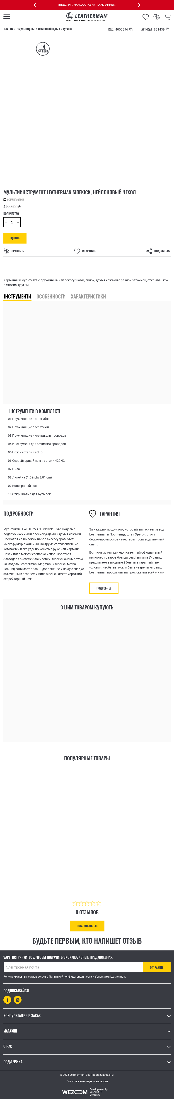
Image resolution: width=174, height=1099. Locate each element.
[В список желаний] (67, 726)
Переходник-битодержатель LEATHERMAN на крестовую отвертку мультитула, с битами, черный (128, 702)
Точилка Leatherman (31, 700)
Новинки (15, 693)
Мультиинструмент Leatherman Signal (42, 854)
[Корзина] (167, 17)
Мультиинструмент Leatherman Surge (127, 854)
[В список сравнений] (78, 727)
